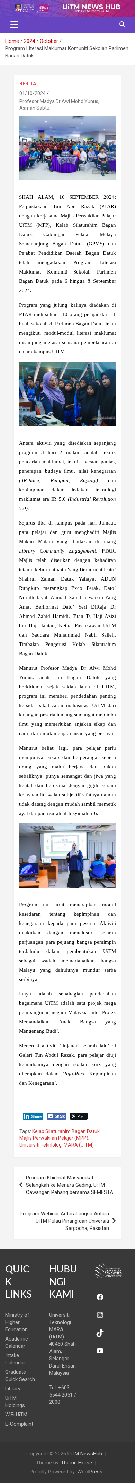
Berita (27, 83)
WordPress (89, 1471)
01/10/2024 (32, 93)
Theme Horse (76, 1462)
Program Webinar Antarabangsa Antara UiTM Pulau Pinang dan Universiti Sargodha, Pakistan (64, 1221)
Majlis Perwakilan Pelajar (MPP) (53, 1138)
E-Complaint (19, 1424)
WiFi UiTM (16, 1414)
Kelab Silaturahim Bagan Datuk (66, 1131)
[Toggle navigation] (14, 25)
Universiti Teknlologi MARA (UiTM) (56, 1145)
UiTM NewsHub (85, 1453)
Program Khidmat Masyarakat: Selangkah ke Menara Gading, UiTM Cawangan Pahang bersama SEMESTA (69, 1185)
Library (12, 1388)
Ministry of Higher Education (17, 1322)
